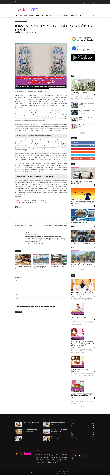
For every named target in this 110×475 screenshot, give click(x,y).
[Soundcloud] (91, 3)
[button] (93, 15)
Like (93, 142)
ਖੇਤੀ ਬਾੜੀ (56, 15)
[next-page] (18, 271)
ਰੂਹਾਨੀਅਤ (31, 15)
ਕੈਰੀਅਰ (25, 15)
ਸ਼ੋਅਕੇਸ (26, 21)
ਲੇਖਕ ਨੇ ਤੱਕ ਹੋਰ (25, 251)
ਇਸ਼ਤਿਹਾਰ (56, 1)
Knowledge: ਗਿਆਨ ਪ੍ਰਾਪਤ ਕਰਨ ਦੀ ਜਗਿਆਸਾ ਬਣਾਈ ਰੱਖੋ (82, 182)
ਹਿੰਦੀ (43, 1)
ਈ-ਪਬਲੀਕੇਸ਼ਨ (39, 1)
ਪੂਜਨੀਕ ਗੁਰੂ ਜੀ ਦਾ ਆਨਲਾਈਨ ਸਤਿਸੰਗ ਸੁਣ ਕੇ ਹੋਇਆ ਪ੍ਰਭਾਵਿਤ (82, 293)
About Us (61, 1)
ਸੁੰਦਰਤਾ (37, 15)
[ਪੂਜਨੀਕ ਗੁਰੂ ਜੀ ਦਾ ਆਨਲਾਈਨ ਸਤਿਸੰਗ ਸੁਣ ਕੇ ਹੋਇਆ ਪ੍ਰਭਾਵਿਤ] (83, 285)
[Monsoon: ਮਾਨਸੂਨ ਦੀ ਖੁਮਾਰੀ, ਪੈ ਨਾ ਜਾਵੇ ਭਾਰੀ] (83, 236)
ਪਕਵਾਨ (72, 15)
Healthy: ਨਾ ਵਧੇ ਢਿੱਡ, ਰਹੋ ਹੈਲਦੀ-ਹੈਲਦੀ (82, 317)
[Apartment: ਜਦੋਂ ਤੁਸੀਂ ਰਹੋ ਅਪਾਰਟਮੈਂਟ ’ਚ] (18, 438)
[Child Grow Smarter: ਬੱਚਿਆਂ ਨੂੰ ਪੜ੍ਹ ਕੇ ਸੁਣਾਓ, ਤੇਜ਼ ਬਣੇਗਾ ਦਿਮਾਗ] (23, 259)
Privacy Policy (67, 1)
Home (16, 19)
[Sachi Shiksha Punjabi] (23, 453)
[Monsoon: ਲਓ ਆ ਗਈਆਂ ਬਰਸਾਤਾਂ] (83, 256)
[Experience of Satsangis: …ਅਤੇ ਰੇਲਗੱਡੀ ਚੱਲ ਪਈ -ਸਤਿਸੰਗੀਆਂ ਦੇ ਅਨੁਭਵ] (41, 259)
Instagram (34, 202)
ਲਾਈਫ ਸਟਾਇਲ (25, 19)
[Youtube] (43, 244)
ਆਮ (72, 220)
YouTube (39, 202)
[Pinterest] (89, 3)
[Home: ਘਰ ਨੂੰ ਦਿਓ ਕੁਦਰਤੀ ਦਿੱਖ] (83, 85)
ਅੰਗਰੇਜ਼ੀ (47, 1)
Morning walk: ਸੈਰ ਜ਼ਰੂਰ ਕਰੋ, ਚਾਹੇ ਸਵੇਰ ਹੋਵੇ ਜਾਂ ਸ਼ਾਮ (56, 225)
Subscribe (92, 158)
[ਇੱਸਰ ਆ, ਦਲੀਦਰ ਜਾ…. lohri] (83, 362)
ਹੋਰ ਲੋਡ (82, 132)
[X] (94, 3)
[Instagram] (81, 3)
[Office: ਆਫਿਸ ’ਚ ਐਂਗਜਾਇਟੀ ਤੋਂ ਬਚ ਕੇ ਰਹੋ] (74, 112)
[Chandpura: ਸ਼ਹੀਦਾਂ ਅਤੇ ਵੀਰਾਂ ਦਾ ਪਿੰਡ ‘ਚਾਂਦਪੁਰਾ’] (83, 215)
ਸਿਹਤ (21, 15)
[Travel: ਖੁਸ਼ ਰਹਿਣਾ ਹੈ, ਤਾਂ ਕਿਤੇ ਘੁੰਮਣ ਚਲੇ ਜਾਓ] (74, 105)
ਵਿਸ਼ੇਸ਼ (72, 178)
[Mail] (86, 3)
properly (20, 207)
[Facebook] (79, 3)
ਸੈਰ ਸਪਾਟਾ (66, 15)
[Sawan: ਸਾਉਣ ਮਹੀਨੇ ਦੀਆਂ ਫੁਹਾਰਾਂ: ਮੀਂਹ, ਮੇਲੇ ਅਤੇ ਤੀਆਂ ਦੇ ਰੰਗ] (18, 431)
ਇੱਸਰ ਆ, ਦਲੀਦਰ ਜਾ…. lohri (79, 370)
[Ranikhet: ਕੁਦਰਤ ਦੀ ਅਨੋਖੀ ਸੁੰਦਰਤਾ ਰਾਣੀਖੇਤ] (59, 259)
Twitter (22, 202)
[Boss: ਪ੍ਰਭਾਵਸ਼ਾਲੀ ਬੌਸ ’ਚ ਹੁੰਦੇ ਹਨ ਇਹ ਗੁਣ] (74, 119)
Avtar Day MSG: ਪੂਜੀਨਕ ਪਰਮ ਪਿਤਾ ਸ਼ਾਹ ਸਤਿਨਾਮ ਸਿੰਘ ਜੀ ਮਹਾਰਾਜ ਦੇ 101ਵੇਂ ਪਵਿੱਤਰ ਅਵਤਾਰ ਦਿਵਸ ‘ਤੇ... (82, 343)
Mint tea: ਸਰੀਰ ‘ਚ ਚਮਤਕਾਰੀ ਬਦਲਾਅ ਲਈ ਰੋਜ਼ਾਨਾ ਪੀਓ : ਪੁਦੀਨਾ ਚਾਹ (82, 395)
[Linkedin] (84, 3)
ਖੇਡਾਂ (76, 15)
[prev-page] (16, 271)
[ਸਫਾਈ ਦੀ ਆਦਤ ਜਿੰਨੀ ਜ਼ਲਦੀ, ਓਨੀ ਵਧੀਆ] (46, 424)
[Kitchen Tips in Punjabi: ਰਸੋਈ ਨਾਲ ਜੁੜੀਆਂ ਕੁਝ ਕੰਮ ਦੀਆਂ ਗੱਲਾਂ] (46, 431)
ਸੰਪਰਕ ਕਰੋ (51, 1)
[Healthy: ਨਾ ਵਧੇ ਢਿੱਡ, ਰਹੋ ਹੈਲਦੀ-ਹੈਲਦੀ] (83, 309)
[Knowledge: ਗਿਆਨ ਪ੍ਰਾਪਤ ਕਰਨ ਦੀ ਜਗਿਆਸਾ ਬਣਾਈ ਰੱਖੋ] (83, 173)
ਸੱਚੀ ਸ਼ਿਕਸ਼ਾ (18, 32)
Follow (92, 145)
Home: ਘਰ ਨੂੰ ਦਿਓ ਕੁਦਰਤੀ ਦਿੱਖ (80, 93)
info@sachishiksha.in (50, 466)
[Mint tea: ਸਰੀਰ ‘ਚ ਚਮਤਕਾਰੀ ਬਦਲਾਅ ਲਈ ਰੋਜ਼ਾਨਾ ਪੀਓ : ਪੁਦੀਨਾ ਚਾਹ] (83, 386)
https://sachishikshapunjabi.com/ (32, 234)
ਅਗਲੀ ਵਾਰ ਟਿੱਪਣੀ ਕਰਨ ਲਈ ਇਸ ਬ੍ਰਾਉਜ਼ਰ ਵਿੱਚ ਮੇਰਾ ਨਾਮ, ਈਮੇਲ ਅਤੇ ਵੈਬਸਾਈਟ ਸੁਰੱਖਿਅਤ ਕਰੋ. (36, 306)
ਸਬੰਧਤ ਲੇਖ (18, 251)
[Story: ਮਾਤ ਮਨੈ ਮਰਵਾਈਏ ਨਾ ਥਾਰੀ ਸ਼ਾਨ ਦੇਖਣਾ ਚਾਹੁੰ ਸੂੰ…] (83, 194)
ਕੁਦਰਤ (42, 15)
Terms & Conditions (75, 1)
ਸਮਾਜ (61, 15)
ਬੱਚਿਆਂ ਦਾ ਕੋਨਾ (49, 15)
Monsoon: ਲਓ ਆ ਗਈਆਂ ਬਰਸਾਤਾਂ (81, 264)
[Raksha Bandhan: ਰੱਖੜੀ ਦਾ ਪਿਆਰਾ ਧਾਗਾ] (74, 126)
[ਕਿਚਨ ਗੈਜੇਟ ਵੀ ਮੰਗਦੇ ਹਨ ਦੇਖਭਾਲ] (46, 438)
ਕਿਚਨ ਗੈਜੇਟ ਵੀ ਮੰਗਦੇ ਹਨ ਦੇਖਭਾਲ (57, 436)
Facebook (17, 202)
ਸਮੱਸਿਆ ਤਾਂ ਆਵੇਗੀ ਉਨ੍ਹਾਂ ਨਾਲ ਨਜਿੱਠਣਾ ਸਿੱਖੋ (24, 225)
